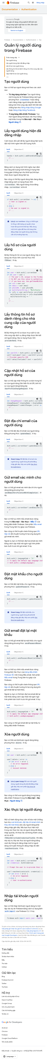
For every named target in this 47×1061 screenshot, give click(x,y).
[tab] (8, 149)
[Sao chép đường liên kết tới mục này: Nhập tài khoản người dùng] (14, 900)
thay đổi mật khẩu (11, 825)
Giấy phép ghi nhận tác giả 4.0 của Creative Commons (20, 929)
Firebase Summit (7, 980)
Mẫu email (38, 524)
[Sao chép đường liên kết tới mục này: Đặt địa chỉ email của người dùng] (24, 425)
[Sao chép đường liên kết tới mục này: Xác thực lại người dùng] (6, 814)
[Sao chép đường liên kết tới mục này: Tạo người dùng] (31, 82)
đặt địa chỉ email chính (31, 822)
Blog (3, 976)
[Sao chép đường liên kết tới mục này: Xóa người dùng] (31, 734)
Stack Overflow (7, 1000)
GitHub (4, 967)
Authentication (29, 9)
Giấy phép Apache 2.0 (33, 931)
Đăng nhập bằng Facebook (24, 110)
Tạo (40, 40)
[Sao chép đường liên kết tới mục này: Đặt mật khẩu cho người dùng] (14, 578)
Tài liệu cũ (5, 1014)
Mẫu (3, 960)
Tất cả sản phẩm (7, 1042)
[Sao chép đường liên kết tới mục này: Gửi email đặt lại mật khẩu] (14, 635)
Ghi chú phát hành (8, 1007)
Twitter (4, 983)
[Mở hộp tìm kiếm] (28, 2)
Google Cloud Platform (10, 1038)
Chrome (4, 1031)
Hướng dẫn (5, 953)
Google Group (7, 1003)
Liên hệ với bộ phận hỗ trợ (10, 996)
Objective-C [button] (19, 149)
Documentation (10, 9)
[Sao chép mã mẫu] (41, 153)
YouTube (5, 987)
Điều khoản (5, 1051)
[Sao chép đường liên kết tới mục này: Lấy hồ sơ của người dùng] (14, 249)
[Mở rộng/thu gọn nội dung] (19, 57)
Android (4, 1028)
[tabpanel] (23, 158)
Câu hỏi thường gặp (8, 1010)
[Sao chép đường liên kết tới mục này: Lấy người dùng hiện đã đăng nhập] (23, 135)
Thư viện (4, 963)
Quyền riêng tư (16, 1051)
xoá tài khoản (16, 822)
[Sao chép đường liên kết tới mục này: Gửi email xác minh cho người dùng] (24, 482)
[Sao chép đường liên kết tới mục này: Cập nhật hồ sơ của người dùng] (24, 375)
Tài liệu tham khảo (8, 956)
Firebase (7, 40)
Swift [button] (8, 149)
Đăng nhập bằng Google (31, 107)
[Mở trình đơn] (3, 2)
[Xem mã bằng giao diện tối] (37, 153)
